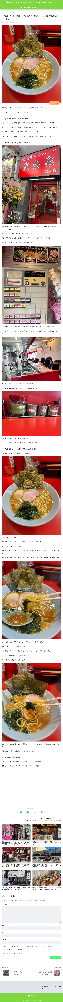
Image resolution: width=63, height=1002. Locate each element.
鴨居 (60, 820)
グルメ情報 (37, 2)
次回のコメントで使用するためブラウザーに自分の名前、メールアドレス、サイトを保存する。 (28, 946)
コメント (5, 904)
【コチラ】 (11, 112)
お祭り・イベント (47, 2)
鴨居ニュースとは (27, 2)
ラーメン (58, 818)
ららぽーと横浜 (27, 7)
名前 (4, 925)
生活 (35, 7)
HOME (32, 995)
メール (5, 932)
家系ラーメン (49, 820)
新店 (56, 820)
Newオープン (34, 820)
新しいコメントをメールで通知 (12, 949)
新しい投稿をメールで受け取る (12, 953)
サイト (4, 939)
